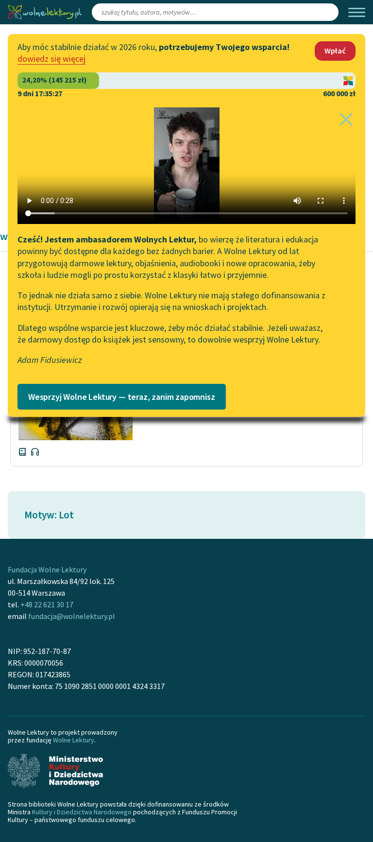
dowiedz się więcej (51, 58)
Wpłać (335, 50)
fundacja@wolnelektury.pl (71, 616)
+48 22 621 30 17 (46, 604)
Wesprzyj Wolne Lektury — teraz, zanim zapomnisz (121, 396)
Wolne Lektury (73, 740)
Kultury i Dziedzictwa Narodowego (82, 812)
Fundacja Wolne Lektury (47, 569)
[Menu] (356, 12)
